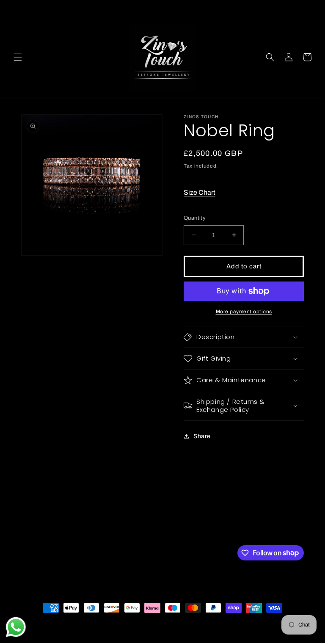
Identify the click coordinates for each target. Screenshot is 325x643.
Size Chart (199, 192)
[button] (17, 57)
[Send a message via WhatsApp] (16, 627)
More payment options (244, 312)
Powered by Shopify (93, 623)
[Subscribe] (163, 552)
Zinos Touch (54, 623)
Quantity (195, 218)
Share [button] (202, 436)
